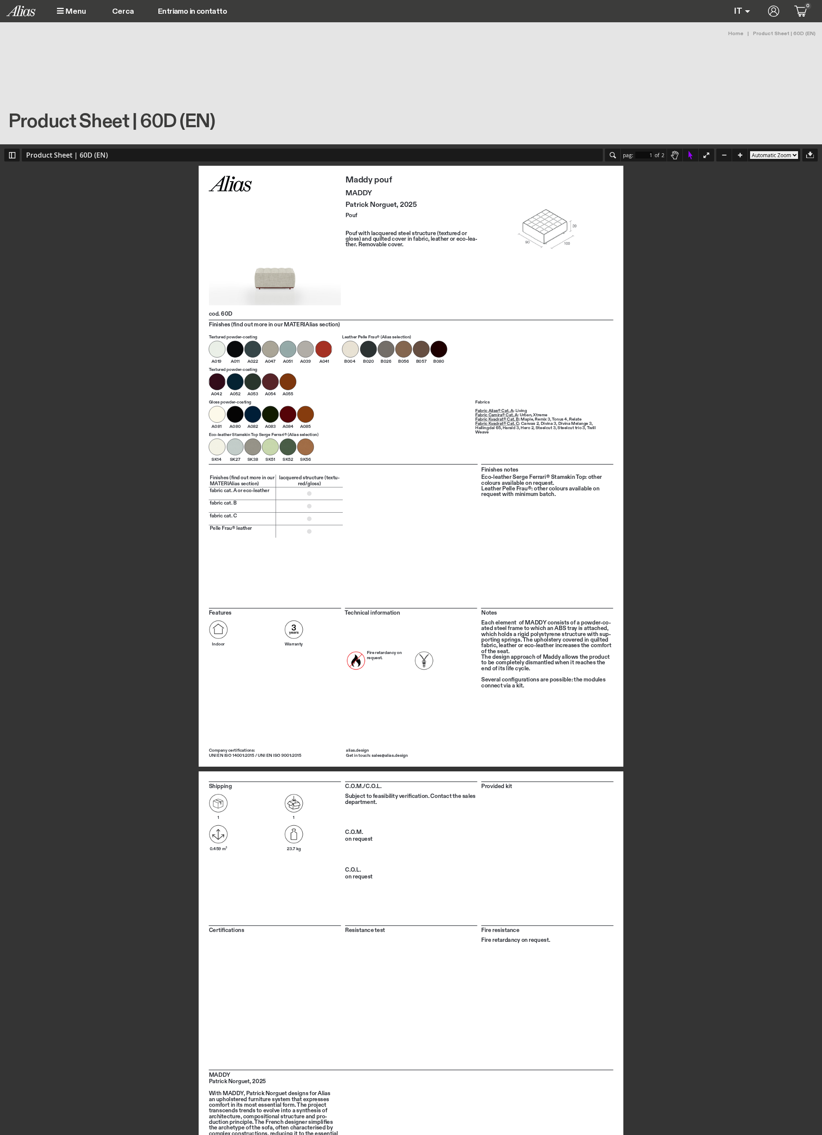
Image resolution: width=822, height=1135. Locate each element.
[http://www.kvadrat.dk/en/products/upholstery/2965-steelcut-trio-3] (571, 427)
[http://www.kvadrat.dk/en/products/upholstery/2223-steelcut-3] (546, 427)
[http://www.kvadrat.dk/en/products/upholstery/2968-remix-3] (542, 419)
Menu (75, 11)
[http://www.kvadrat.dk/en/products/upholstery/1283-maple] (527, 419)
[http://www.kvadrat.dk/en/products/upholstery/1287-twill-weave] (592, 427)
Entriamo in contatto (192, 11)
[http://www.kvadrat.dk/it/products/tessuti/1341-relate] (575, 419)
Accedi (773, 11)
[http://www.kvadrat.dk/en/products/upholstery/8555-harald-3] (511, 427)
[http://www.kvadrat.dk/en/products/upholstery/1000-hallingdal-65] (487, 427)
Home (735, 33)
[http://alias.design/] (357, 750)
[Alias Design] (21, 11)
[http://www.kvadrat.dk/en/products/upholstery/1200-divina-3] (548, 423)
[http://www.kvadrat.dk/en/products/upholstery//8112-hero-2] (527, 427)
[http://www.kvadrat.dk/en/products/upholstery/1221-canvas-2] (530, 423)
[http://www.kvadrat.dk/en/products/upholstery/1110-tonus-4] (559, 419)
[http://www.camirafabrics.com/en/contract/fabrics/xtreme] (540, 415)
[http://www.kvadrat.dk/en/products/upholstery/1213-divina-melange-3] (575, 423)
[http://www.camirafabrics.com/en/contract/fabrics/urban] (525, 415)
